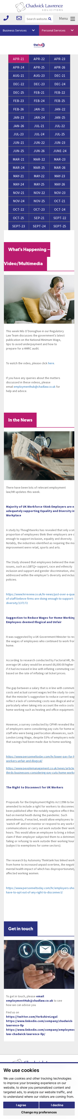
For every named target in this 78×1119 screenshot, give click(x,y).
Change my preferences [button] (39, 1112)
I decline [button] (57, 1105)
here (51, 363)
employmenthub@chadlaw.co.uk (34, 387)
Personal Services (53, 30)
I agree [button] (21, 1105)
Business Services (15, 30)
